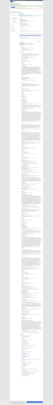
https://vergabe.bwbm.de (36, 163)
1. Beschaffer (12, 25)
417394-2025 (32, 15)
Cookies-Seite (15, 402)
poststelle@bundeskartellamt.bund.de (26, 353)
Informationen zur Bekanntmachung (13, 31)
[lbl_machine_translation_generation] (26, 37)
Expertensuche (25, 8)
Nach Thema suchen (28, 8)
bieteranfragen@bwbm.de (25, 48)
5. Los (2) (12, 28)
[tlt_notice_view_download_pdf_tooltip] (22, 35)
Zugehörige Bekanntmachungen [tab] (14, 15)
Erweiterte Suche (21, 8)
